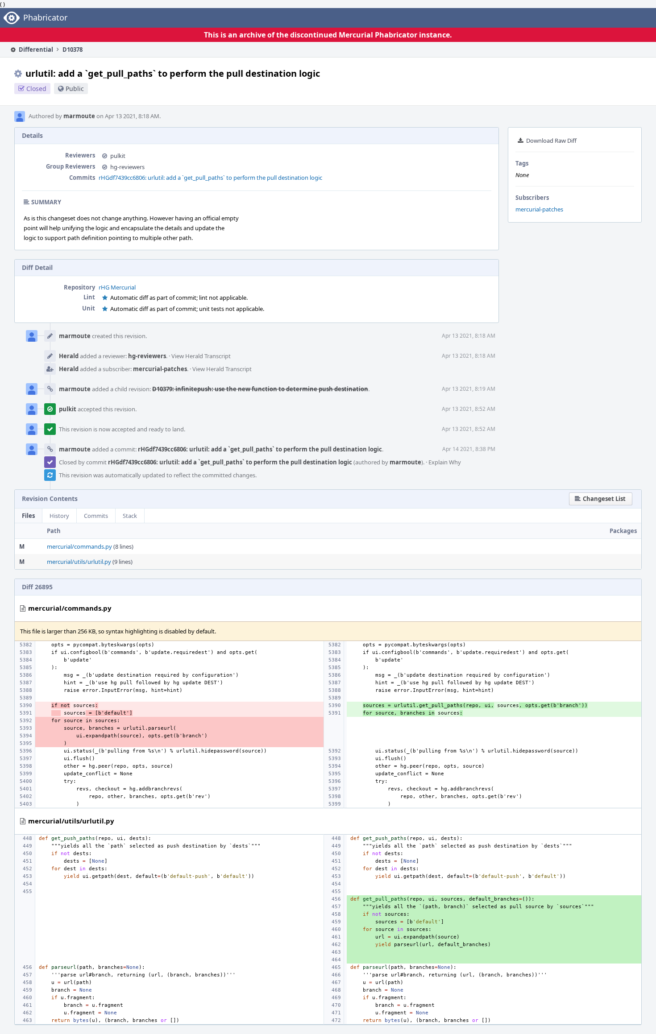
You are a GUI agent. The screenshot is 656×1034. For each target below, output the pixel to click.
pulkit (117, 156)
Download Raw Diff (551, 140)
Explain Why (444, 462)
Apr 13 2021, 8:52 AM (468, 409)
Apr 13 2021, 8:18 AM (468, 335)
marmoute (79, 116)
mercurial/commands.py (79, 546)
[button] (600, 498)
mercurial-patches (539, 209)
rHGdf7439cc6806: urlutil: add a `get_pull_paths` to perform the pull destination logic (210, 178)
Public (75, 88)
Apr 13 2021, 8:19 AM (468, 389)
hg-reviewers (127, 167)
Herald (69, 356)
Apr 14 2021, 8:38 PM (468, 449)
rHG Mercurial (117, 287)
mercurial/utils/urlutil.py (79, 562)
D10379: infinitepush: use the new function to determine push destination (260, 389)
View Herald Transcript (201, 356)
